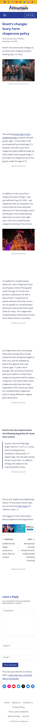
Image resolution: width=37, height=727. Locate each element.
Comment (8, 610)
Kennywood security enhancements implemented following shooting (28, 550)
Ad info (26, 716)
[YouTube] (17, 2)
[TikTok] (32, 2)
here (9, 516)
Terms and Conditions (18, 711)
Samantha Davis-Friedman (14, 39)
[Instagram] (13, 2)
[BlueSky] (24, 2)
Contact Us (28, 702)
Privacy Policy (18, 707)
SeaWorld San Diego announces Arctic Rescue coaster (8, 548)
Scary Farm (23, 506)
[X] (9, 2)
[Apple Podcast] (28, 2)
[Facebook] (5, 2)
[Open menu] (4, 15)
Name (6, 645)
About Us (16, 702)
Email (6, 657)
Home (7, 702)
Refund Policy (14, 716)
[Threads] (20, 2)
